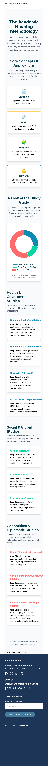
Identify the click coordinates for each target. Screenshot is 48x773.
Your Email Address (13, 701)
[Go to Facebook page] (6, 673)
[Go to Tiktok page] (16, 673)
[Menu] (42, 4)
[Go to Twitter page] (22, 673)
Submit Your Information (20, 714)
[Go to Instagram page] (11, 673)
